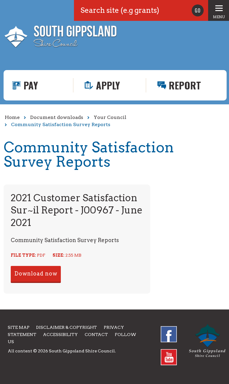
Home (12, 117)
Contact (96, 334)
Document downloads (56, 117)
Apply (108, 85)
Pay (31, 85)
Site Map (19, 327)
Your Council (110, 117)
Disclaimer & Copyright (66, 327)
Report (185, 85)
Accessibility (60, 334)
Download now (35, 273)
